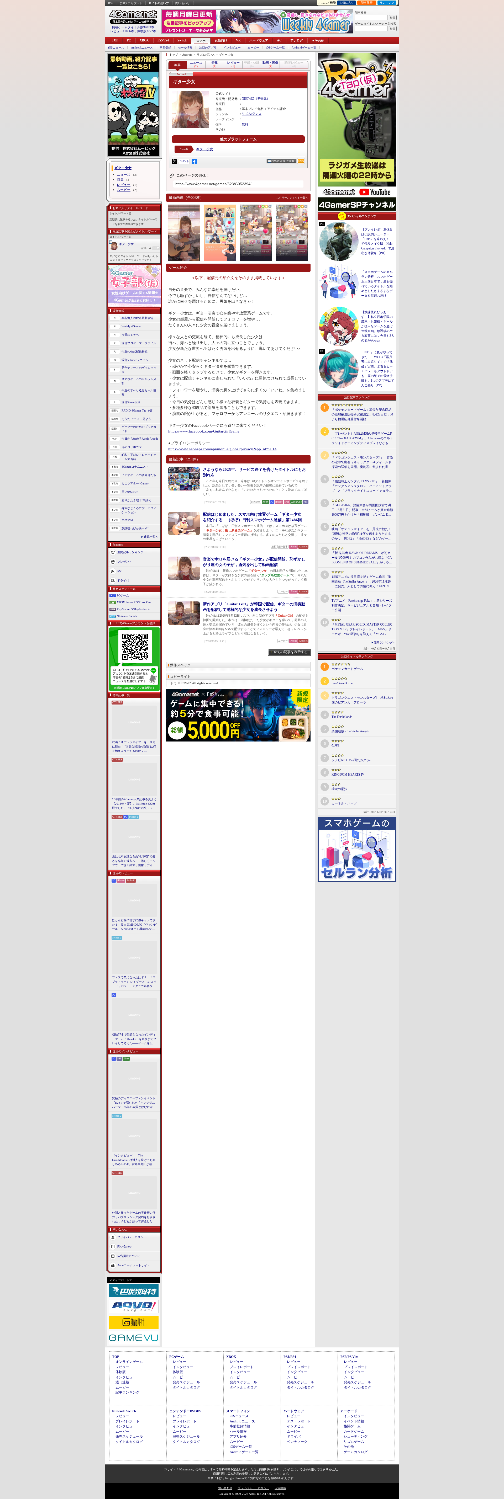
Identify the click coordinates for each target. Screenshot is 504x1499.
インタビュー (232, 47)
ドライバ (123, 580)
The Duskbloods (342, 717)
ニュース (123, 175)
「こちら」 (275, 1473)
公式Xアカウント (131, 3)
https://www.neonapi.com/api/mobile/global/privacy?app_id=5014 (222, 449)
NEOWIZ (248, 98)
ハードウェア (258, 40)
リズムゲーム (354, 1442)
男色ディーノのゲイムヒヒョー (139, 370)
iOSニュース (116, 47)
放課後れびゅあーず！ (136, 528)
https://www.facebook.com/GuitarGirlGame (203, 431)
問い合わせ (182, 3)
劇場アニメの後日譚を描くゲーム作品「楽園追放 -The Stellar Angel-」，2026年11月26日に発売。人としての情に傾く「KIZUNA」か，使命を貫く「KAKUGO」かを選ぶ (362, 582)
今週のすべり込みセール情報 (139, 392)
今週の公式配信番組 (135, 351)
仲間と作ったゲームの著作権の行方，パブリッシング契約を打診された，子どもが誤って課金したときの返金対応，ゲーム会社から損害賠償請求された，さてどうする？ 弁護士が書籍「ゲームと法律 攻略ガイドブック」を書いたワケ (134, 1217)
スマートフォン (238, 1411)
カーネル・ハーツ (344, 803)
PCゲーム (123, 595)
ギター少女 (126, 244)
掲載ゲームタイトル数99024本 (133, 27)
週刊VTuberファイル (135, 359)
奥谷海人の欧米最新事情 (137, 317)
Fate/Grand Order (343, 683)
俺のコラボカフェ (133, 447)
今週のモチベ (130, 334)
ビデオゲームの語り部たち (139, 475)
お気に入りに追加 (282, 160)
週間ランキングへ (384, 642)
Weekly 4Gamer (131, 326)
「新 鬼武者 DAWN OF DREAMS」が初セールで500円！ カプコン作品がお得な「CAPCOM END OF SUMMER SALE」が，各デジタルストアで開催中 (362, 558)
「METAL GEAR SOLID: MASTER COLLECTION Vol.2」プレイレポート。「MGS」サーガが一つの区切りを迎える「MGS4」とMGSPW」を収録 (362, 629)
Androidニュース (142, 47)
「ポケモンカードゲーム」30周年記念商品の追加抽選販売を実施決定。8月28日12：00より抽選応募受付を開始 (362, 414)
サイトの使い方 (159, 3)
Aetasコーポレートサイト (133, 1265)
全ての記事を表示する (291, 652)
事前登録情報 (240, 1426)
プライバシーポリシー (131, 1236)
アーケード (348, 1411)
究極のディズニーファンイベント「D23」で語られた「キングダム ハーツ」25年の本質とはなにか (133, 1102)
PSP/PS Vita (349, 1357)
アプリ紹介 (238, 1436)
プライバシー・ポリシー (253, 1488)
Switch (182, 40)
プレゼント (124, 561)
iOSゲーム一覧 (275, 47)
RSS (110, 3)
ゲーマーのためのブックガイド (139, 429)
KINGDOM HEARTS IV (348, 774)
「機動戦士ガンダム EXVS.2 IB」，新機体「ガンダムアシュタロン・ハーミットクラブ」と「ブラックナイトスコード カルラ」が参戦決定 (362, 486)
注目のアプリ (208, 47)
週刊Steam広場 (131, 402)
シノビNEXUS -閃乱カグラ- (351, 760)
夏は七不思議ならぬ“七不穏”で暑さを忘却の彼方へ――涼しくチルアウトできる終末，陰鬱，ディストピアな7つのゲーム (133, 861)
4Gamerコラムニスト (135, 466)
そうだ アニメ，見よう (136, 418)
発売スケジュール (186, 1382)
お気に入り (346, 2)
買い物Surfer (130, 491)
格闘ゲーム (352, 1426)
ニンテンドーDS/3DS (185, 1411)
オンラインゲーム (129, 1362)
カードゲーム (354, 1431)
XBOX (144, 40)
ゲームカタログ (356, 1452)
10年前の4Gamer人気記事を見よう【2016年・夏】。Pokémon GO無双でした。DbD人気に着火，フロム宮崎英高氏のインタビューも (134, 804)
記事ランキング (127, 1392)
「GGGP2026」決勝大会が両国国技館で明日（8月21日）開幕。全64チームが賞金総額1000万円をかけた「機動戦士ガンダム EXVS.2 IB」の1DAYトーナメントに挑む (362, 510)
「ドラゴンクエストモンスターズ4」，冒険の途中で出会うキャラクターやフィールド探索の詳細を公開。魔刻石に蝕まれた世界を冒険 (362, 462)
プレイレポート (242, 1367)
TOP (115, 40)
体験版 (121, 1372)
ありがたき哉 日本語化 (136, 500)
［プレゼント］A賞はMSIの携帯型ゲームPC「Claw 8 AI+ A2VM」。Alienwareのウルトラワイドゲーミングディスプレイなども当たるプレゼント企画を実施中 (362, 438)
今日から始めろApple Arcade (140, 438)
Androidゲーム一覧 (304, 47)
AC (279, 40)
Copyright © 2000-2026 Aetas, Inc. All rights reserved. (252, 1493)
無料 (245, 124)
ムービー (253, 47)
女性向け (221, 40)
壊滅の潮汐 (339, 789)
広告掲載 (280, 1488)
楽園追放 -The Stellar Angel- (350, 731)
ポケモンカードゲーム (347, 669)
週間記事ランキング (130, 551)
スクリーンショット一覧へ (292, 197)
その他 (349, 1447)
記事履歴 (366, 2)
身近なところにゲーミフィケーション (139, 510)
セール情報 (185, 47)
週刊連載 (122, 1382)
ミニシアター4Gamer (135, 483)
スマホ (201, 41)
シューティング (356, 1436)
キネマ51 (127, 519)
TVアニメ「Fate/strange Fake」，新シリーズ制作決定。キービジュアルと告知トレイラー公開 (362, 605)
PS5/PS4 (163, 40)
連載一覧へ (151, 536)
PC (129, 40)
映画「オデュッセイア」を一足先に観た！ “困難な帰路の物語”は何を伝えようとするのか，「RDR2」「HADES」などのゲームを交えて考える (134, 746)
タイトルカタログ (186, 1387)
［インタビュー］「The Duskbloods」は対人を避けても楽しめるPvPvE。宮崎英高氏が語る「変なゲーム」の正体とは (133, 1160)
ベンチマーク (297, 1442)
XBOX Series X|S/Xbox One (134, 602)
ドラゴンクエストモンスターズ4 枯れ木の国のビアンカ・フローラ (362, 700)
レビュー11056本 (122, 31)
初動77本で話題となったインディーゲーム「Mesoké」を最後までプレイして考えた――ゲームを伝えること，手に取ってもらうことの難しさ (134, 1039)
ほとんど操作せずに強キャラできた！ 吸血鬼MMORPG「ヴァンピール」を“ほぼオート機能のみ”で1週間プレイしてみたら (134, 925)
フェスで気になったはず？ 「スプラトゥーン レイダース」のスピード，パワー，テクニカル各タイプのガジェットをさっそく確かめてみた (134, 982)
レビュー (123, 185)
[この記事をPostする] (174, 161)
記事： (146, 248)
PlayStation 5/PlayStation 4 (133, 609)
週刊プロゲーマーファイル (139, 343)
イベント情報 (354, 1421)
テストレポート (299, 1421)
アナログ (296, 40)
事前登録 (165, 47)
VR (238, 40)
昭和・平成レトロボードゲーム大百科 (139, 457)
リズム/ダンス (251, 114)
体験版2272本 (146, 31)
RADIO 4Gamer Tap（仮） (138, 410)
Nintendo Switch (127, 616)
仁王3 (335, 746)
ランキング (387, 2)
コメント (184, 161)
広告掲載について (128, 1255)
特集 (120, 180)
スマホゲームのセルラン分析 (139, 381)
